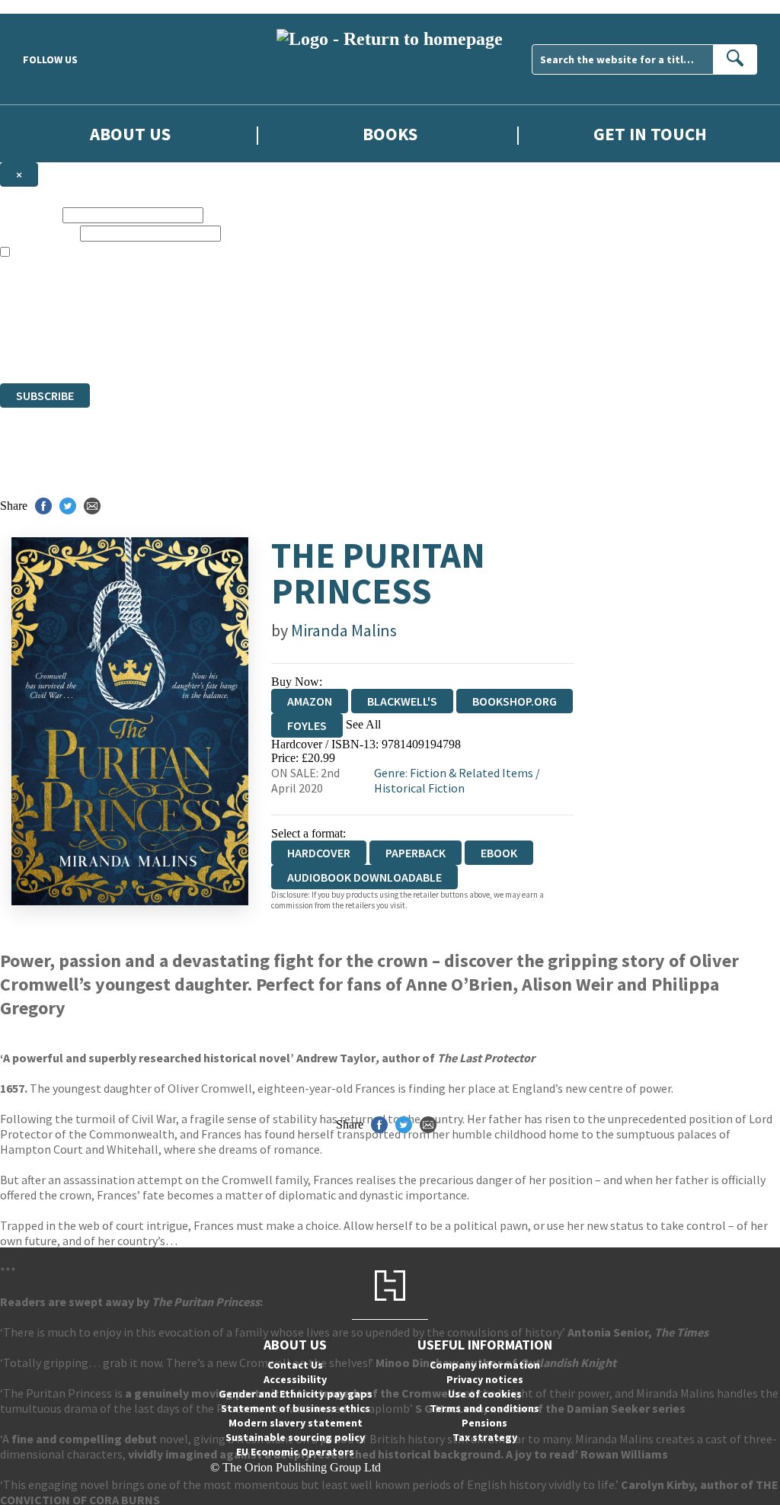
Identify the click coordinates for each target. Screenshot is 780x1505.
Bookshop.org (514, 701)
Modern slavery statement (296, 1423)
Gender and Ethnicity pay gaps (295, 1394)
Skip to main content (49, 6)
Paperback (415, 852)
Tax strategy (484, 1437)
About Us (130, 134)
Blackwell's (402, 701)
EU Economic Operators (295, 1452)
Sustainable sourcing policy (295, 1437)
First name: (29, 214)
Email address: (38, 232)
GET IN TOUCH (650, 134)
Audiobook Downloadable (364, 877)
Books (390, 134)
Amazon (309, 701)
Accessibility (295, 1379)
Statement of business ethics (295, 1408)
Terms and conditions (484, 1408)
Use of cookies (485, 1394)
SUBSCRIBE (45, 395)
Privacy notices (484, 1379)
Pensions (484, 1423)
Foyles (307, 725)
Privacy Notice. (301, 348)
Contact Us (295, 1365)
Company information (485, 1365)
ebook (499, 852)
